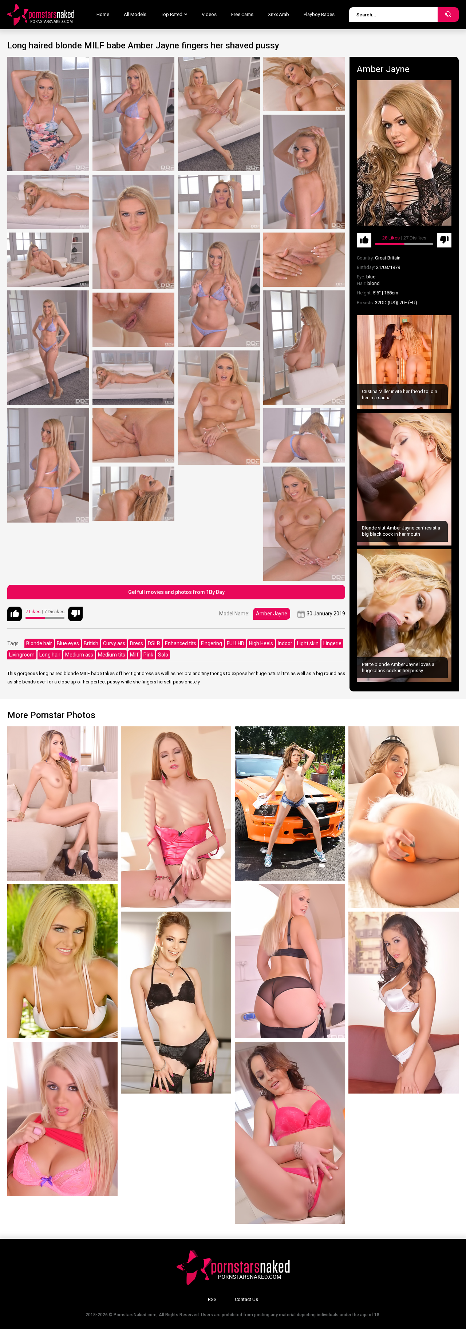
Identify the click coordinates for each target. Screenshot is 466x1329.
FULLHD (235, 643)
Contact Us (246, 1299)
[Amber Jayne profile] (404, 153)
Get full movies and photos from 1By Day (176, 592)
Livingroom (22, 655)
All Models (135, 14)
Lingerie (332, 643)
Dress (136, 643)
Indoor (285, 643)
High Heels (261, 643)
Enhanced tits (180, 643)
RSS (212, 1299)
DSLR (154, 643)
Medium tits (111, 655)
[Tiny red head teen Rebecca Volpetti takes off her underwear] (176, 817)
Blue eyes (68, 643)
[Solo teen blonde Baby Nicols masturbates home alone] (62, 803)
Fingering (211, 643)
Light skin (308, 643)
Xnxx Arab (278, 14)
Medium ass (79, 655)
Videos (209, 14)
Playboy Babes (319, 14)
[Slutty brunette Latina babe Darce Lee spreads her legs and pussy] (403, 1003)
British (91, 643)
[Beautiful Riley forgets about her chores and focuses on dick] (62, 1119)
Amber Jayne (271, 613)
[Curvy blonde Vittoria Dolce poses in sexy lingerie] (290, 961)
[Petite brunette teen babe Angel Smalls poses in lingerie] (176, 1003)
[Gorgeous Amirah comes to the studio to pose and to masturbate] (403, 817)
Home (102, 14)
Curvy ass (114, 643)
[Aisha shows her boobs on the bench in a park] (62, 961)
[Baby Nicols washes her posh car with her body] (290, 803)
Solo (163, 655)
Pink (148, 655)
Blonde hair (39, 643)
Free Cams (242, 14)
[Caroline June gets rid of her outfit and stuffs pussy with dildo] (290, 1133)
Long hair (49, 655)
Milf (134, 655)
